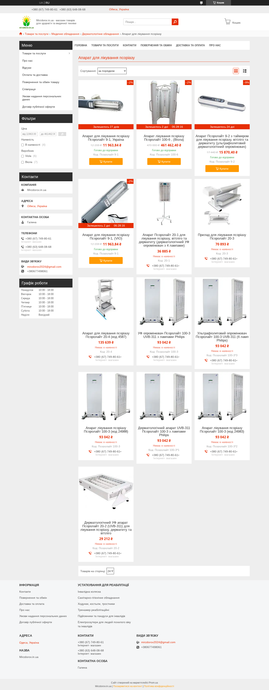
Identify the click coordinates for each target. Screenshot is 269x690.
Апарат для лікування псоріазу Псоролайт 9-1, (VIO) (106, 236)
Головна (81, 45)
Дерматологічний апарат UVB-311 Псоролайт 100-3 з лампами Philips (164, 431)
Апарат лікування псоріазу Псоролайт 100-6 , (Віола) (164, 138)
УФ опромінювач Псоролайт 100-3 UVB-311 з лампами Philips (164, 335)
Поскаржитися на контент (127, 686)
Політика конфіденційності (159, 686)
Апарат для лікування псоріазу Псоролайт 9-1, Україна (106, 138)
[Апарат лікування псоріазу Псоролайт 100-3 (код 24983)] (222, 396)
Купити (107, 161)
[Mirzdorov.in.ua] (26, 21)
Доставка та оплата (190, 45)
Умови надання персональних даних (41, 98)
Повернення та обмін (156, 45)
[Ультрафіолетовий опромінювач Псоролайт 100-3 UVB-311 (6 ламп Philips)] (222, 302)
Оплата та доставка (35, 74)
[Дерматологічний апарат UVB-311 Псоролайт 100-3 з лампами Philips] (164, 396)
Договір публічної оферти (38, 106)
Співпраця (29, 89)
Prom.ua (153, 682)
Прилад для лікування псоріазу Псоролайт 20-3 (222, 236)
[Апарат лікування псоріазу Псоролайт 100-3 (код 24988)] (106, 396)
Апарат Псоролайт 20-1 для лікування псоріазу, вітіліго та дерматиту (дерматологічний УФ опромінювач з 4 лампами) (164, 240)
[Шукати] (175, 21)
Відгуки (26, 67)
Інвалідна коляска (89, 591)
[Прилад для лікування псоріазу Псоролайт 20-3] (222, 203)
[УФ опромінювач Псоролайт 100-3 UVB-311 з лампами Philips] (164, 302)
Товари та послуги (36, 33)
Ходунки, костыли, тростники (96, 603)
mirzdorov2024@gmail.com (44, 266)
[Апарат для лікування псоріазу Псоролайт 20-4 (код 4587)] (106, 302)
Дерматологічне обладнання (100, 33)
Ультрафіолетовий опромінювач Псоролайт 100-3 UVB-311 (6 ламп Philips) (222, 337)
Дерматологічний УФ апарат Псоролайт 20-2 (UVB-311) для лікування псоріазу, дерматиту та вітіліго (106, 528)
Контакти (129, 45)
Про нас (215, 45)
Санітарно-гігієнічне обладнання (99, 597)
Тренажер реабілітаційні (93, 609)
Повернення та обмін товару (40, 82)
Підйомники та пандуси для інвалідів (101, 616)
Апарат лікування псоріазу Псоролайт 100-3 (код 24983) (222, 429)
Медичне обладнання (65, 33)
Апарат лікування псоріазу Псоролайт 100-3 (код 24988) (106, 429)
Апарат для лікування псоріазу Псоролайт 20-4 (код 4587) (106, 335)
